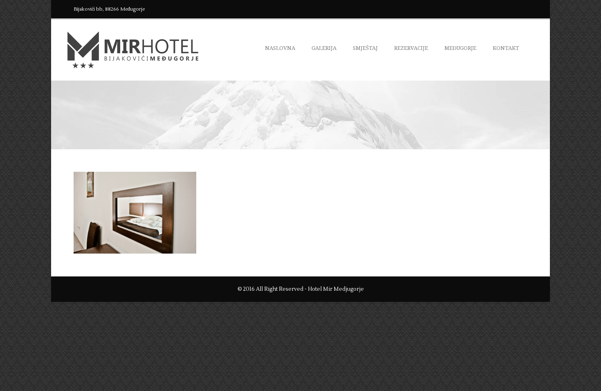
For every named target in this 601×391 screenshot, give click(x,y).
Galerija (324, 48)
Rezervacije (411, 48)
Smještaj (365, 48)
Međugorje (460, 48)
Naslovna (280, 48)
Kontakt (506, 48)
